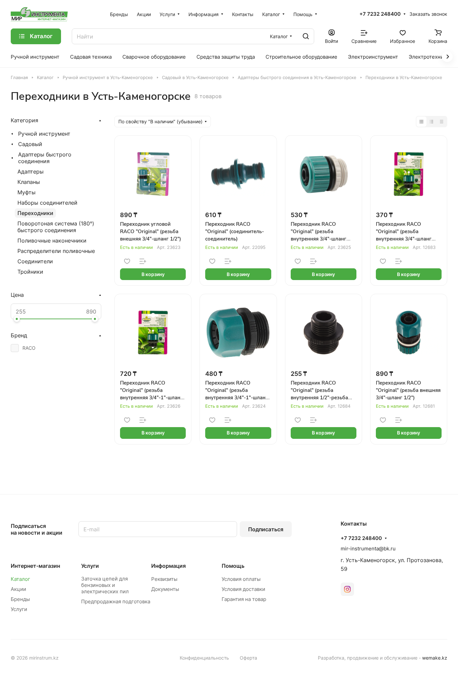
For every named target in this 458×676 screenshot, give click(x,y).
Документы (165, 589)
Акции (18, 589)
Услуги (19, 609)
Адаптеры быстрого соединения (44, 157)
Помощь (233, 565)
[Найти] (305, 36)
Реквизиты (164, 579)
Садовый (30, 144)
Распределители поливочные (56, 251)
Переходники (35, 213)
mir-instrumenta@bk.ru (368, 548)
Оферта (248, 658)
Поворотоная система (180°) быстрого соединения (55, 226)
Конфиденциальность (204, 658)
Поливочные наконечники (52, 240)
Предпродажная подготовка (115, 601)
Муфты (26, 192)
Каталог (20, 579)
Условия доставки (243, 589)
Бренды (20, 599)
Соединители (35, 261)
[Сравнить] (143, 261)
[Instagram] (347, 589)
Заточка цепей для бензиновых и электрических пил (105, 585)
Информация (168, 565)
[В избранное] (127, 261)
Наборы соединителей (47, 202)
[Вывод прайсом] (442, 122)
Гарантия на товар (244, 599)
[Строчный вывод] (431, 122)
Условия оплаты (241, 579)
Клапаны (28, 182)
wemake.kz (434, 658)
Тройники (30, 271)
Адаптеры (30, 171)
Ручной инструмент (44, 133)
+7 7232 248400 (380, 14)
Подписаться (265, 529)
